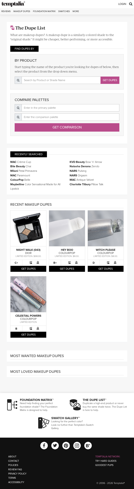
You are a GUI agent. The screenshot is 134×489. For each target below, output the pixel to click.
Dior (28, 253)
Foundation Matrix (44, 11)
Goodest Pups (104, 465)
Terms (12, 477)
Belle (20, 180)
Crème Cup (20, 162)
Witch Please (105, 250)
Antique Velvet (82, 180)
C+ (16, 263)
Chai (20, 166)
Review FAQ (15, 469)
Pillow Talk (86, 184)
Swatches (64, 11)
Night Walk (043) (28, 250)
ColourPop (67, 253)
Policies (13, 465)
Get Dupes (110, 80)
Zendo (84, 166)
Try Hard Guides (105, 460)
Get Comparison (67, 127)
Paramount (20, 175)
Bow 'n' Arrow (86, 162)
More (76, 11)
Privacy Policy (17, 473)
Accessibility (16, 482)
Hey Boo (67, 250)
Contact (13, 460)
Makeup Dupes (21, 11)
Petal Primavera (23, 171)
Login (122, 4)
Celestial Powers (28, 316)
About (12, 456)
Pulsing (78, 171)
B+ (55, 263)
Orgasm (78, 175)
